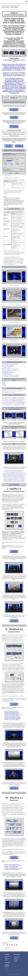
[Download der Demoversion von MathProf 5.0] (14, 788)
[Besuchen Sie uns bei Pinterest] (7, 944)
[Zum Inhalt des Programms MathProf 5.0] (14, 704)
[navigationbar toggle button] (26, 1)
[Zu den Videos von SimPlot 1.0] (14, 620)
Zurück (7, 948)
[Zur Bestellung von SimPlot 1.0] (19, 145)
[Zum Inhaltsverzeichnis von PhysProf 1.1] (14, 857)
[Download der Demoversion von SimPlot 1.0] (14, 126)
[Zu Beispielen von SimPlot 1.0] (14, 551)
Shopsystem (10, 974)
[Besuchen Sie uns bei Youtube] (14, 944)
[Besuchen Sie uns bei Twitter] (9, 944)
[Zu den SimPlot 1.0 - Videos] (14, 117)
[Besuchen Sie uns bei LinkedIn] (16, 944)
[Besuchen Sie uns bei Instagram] (11, 944)
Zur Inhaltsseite (5, 942)
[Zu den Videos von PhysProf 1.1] (14, 937)
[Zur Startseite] (14, 109)
